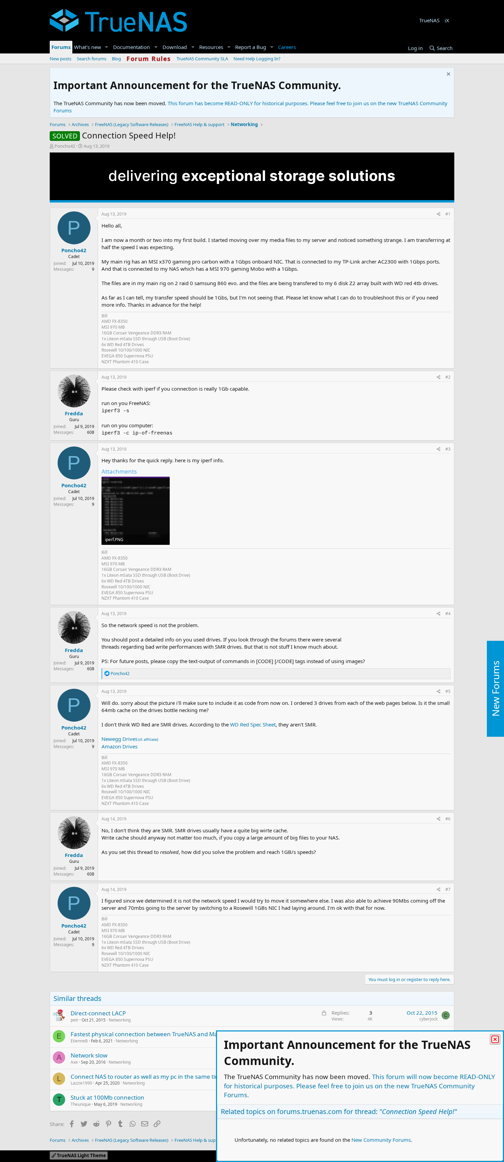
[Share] (438, 214)
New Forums (495, 689)
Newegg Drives (119, 738)
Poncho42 (65, 146)
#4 (448, 613)
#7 (448, 889)
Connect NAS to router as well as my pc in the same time (147, 1076)
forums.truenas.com (309, 1111)
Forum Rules (149, 58)
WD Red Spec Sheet (253, 724)
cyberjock (428, 1019)
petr (75, 1020)
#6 (448, 819)
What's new (87, 47)
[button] (106, 47)
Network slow (89, 1055)
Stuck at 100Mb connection (107, 1097)
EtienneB (79, 1041)
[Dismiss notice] (448, 74)
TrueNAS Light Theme (81, 1155)
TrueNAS (429, 20)
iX (447, 20)
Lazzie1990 (81, 1083)
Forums (61, 47)
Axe (74, 1062)
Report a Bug (250, 47)
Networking (120, 1020)
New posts (60, 59)
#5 (448, 691)
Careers (287, 47)
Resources (211, 47)
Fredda (74, 413)
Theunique (81, 1104)
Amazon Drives (119, 746)
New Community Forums (381, 1139)
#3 (448, 449)
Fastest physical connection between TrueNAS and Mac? (147, 1034)
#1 (448, 214)
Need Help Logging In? (256, 59)
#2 (448, 377)
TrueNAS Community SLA (202, 59)
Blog (116, 59)
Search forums (91, 59)
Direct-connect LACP (98, 1013)
